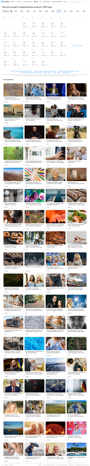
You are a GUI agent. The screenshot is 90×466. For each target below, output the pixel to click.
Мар (28, 11)
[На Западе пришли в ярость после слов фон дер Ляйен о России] (55, 93)
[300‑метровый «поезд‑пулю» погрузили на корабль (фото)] (77, 283)
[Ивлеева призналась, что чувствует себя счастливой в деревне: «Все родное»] (13, 410)
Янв (15, 11)
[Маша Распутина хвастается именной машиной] (77, 262)
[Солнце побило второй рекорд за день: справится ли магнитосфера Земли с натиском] (55, 431)
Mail (2, 465)
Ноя (77, 11)
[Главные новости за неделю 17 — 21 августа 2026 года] (13, 368)
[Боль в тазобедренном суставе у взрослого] (55, 283)
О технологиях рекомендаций (61, 465)
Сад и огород (57, 72)
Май (40, 11)
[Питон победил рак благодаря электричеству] (55, 241)
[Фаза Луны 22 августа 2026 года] (34, 262)
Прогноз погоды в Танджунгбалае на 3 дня (21, 71)
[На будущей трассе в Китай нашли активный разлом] (55, 410)
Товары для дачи (66, 72)
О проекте (40, 465)
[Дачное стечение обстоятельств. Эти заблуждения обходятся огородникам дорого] (34, 220)
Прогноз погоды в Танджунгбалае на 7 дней (68, 71)
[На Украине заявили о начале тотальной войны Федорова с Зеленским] (34, 135)
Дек (84, 11)
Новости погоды (47, 72)
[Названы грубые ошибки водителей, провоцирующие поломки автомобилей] (34, 389)
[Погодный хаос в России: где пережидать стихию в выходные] (55, 389)
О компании (6, 465)
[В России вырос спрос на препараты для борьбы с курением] (55, 347)
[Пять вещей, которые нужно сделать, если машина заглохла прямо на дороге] (34, 304)
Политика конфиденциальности (49, 465)
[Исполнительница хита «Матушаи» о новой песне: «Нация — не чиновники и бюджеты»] (77, 431)
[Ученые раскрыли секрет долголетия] (77, 156)
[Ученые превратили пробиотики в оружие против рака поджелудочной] (34, 347)
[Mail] (2, 1)
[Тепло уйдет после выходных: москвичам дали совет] (34, 452)
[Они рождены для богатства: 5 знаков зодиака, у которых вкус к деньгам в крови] (77, 93)
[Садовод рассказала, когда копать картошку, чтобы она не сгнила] (77, 347)
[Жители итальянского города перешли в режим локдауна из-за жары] (77, 304)
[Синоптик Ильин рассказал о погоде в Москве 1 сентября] (34, 410)
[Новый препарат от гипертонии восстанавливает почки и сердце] (55, 156)
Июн (46, 11)
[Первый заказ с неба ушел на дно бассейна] (77, 452)
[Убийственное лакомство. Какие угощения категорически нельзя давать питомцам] (13, 220)
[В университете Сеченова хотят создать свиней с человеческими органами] (77, 199)
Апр (34, 11)
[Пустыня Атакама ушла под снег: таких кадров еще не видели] (13, 178)
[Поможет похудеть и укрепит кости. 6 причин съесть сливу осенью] (34, 199)
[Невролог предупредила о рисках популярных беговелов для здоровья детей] (34, 241)
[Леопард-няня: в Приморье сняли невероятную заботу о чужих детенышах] (13, 156)
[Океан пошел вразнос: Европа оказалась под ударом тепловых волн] (13, 135)
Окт (71, 11)
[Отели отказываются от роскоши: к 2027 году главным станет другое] (77, 410)
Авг (59, 11)
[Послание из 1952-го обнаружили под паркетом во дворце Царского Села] (13, 93)
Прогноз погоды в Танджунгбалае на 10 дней (30, 72)
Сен (65, 11)
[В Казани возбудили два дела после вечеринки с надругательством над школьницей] (34, 114)
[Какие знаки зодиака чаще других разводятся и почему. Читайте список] (77, 241)
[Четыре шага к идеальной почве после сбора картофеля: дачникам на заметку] (13, 262)
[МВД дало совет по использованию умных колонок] (77, 178)
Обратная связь (72, 465)
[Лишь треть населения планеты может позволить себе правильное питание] (77, 220)
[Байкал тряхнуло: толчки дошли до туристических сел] (13, 431)
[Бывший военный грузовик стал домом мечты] (13, 326)
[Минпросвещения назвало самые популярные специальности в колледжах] (13, 304)
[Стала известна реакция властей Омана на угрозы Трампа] (13, 389)
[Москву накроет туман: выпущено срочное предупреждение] (55, 368)
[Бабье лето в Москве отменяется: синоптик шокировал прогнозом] (13, 199)
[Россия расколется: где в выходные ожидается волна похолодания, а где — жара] (77, 135)
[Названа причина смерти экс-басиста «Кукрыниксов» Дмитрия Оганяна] (77, 326)
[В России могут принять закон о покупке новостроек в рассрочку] (34, 368)
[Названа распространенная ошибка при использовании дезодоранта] (13, 452)
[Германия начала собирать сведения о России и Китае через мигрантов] (77, 389)
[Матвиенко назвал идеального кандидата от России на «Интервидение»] (77, 114)
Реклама (11, 465)
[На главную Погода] (6, 1)
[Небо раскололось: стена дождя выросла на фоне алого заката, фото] (55, 220)
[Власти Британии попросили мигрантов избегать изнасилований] (13, 114)
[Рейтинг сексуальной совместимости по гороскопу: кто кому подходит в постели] (55, 114)
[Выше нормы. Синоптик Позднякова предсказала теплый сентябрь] (55, 262)
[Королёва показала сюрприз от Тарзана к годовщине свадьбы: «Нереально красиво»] (55, 304)
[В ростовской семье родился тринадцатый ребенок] (34, 431)
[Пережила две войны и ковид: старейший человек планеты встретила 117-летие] (55, 178)
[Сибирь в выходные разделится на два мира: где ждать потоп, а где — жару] (34, 326)
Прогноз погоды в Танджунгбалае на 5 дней (44, 71)
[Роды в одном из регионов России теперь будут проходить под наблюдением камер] (34, 93)
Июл (52, 11)
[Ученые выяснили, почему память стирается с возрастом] (77, 368)
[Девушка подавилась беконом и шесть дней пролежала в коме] (34, 156)
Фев (22, 11)
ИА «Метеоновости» (85, 465)
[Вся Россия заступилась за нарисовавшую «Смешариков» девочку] (34, 178)
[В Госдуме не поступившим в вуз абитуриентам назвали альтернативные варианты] (55, 199)
